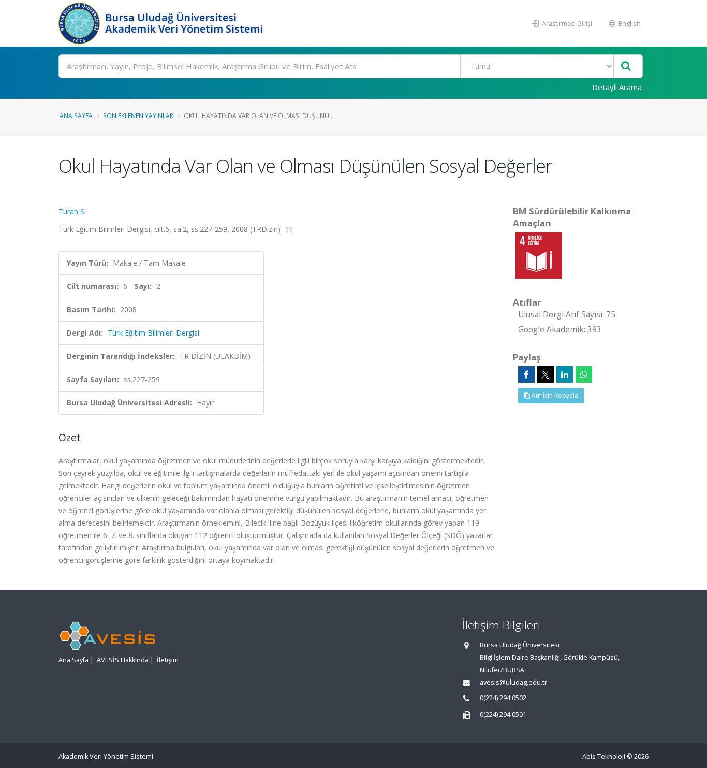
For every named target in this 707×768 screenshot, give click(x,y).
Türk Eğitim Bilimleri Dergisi (153, 333)
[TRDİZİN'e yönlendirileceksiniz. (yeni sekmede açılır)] (289, 229)
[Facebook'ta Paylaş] (526, 374)
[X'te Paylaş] (545, 374)
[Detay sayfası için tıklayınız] (539, 254)
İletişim (168, 660)
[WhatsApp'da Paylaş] (584, 374)
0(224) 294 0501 (503, 714)
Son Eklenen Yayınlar (138, 115)
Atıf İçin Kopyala (554, 395)
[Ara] (626, 66)
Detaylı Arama (617, 87)
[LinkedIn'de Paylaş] (564, 374)
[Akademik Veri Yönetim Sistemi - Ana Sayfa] (80, 23)
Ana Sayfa (76, 115)
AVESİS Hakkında (123, 660)
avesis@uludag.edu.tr (513, 682)
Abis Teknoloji (603, 756)
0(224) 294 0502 (503, 697)
